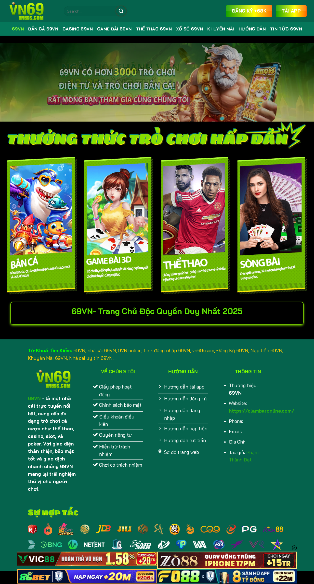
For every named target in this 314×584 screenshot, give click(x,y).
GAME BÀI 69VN (114, 28)
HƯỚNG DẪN (252, 28)
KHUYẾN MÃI (220, 28)
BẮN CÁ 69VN (43, 28)
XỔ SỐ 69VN (189, 28)
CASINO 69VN (78, 28)
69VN (18, 28)
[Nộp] (121, 11)
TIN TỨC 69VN (286, 28)
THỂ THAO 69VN (154, 28)
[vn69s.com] (31, 11)
